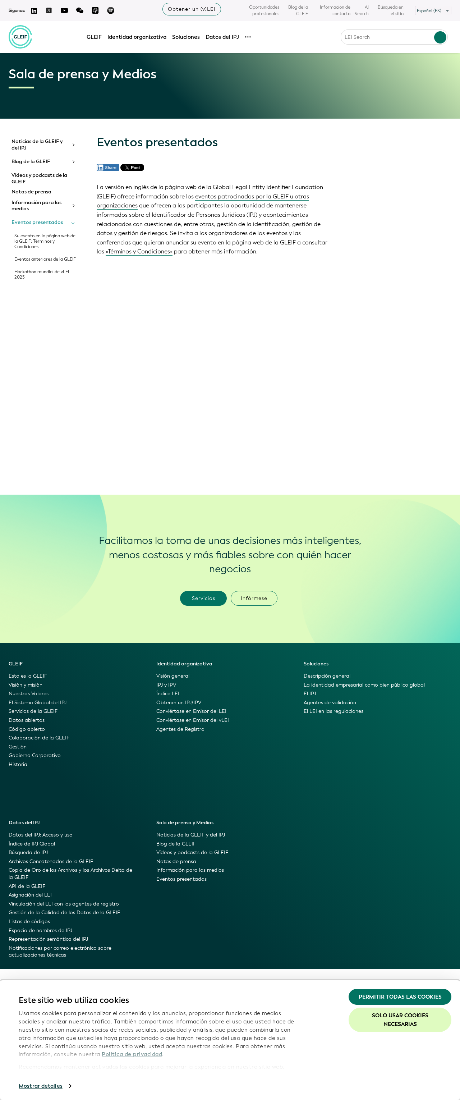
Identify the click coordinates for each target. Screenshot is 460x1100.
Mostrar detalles (41, 1086)
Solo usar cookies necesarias (400, 1020)
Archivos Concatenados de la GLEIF (51, 861)
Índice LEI (167, 693)
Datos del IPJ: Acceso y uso (41, 834)
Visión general (172, 676)
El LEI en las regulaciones (333, 711)
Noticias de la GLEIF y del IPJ (37, 144)
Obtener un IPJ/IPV (178, 702)
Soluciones (186, 37)
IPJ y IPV (166, 685)
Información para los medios (36, 206)
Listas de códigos (29, 921)
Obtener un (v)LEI (192, 9)
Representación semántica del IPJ (48, 939)
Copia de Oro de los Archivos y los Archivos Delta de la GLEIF (70, 874)
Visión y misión (25, 685)
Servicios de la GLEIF (33, 711)
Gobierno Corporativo (35, 755)
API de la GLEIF (27, 886)
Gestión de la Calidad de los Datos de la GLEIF (64, 912)
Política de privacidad (132, 1054)
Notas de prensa (31, 192)
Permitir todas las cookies (400, 996)
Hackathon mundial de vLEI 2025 (41, 274)
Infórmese (254, 598)
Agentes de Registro (180, 729)
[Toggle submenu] (72, 144)
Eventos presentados (37, 222)
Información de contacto (335, 10)
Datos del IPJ (222, 37)
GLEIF (94, 37)
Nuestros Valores (29, 693)
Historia (18, 764)
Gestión (18, 746)
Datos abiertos (27, 720)
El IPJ (310, 693)
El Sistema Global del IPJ (37, 702)
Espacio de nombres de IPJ (40, 930)
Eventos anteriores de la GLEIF (45, 259)
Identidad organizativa (136, 37)
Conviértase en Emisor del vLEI (192, 720)
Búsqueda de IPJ (28, 852)
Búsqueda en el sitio (391, 10)
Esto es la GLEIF (28, 676)
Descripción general (327, 676)
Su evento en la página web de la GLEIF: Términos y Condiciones (44, 241)
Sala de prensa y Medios (184, 822)
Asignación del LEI (30, 895)
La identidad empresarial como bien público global (364, 685)
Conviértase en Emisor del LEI (191, 711)
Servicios (203, 598)
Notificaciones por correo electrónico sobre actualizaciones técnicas (60, 952)
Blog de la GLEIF (298, 10)
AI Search (362, 10)
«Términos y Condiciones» (139, 251)
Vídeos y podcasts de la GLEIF (39, 178)
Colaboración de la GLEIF (39, 737)
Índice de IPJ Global (32, 843)
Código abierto (27, 729)
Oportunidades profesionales (264, 10)
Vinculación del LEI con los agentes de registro (64, 903)
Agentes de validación (330, 702)
